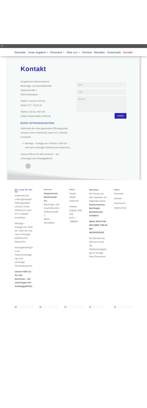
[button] (73, 46)
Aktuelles (99, 53)
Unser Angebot (37, 53)
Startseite (20, 53)
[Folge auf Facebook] (28, 166)
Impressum (119, 203)
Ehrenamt (56, 53)
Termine (87, 53)
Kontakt (128, 53)
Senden (120, 116)
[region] (73, 24)
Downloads (114, 53)
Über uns (72, 53)
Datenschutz (120, 207)
